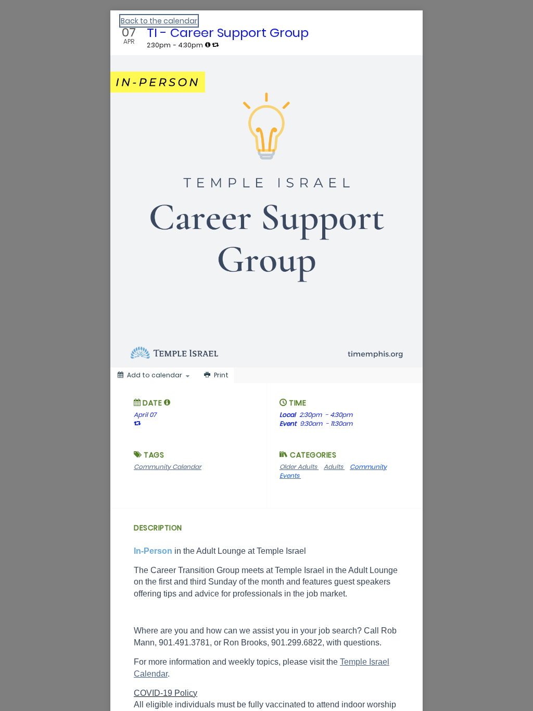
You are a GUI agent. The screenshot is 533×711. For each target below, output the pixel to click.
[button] (167, 402)
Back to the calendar (159, 21)
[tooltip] (207, 45)
